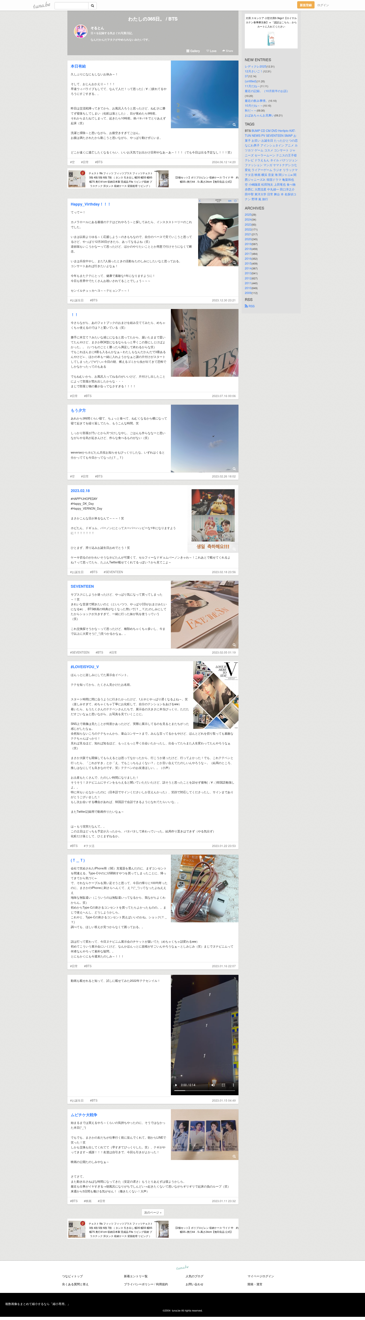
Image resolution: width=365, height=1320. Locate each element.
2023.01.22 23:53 (224, 846)
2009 (248, 293)
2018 (248, 249)
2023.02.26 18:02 (224, 476)
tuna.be (182, 1267)
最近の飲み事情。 (256, 100)
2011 (248, 283)
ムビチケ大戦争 (84, 1114)
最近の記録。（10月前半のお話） (267, 91)
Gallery (194, 51)
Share (229, 51)
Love (213, 51)
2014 (248, 268)
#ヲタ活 (89, 846)
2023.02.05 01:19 (224, 652)
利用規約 (162, 1284)
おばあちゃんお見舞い (259, 115)
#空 (72, 162)
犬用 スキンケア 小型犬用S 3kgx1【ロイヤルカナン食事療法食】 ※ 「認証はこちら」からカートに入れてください (271, 22)
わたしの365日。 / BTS (153, 18)
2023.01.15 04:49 (224, 1100)
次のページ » (153, 1212)
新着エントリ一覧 (136, 1276)
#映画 (87, 1201)
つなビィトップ (72, 1276)
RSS (251, 306)
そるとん (97, 27)
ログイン (323, 5)
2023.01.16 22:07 (224, 966)
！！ (74, 314)
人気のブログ (194, 1276)
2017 (248, 253)
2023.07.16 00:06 (224, 396)
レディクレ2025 (255, 66)
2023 (248, 224)
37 (246, 76)
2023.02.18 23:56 (224, 572)
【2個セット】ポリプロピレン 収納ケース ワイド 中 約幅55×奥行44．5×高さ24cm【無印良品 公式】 (206, 179)
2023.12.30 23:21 (224, 300)
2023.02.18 (80, 490)
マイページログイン (261, 1276)
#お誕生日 (77, 300)
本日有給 (78, 66)
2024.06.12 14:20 (224, 162)
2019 (248, 244)
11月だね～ (252, 86)
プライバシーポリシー (139, 1284)
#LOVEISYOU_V (85, 666)
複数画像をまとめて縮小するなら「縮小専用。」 (37, 1304)
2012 (248, 278)
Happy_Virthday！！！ (91, 204)
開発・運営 (255, 1284)
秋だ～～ (251, 110)
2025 (248, 214)
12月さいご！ (254, 71)
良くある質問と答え (75, 1284)
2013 (248, 273)
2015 (248, 263)
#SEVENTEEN (113, 572)
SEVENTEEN (82, 586)
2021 (248, 234)
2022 (248, 229)
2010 (248, 288)
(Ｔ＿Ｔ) (78, 860)
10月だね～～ (254, 105)
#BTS (98, 162)
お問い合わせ (194, 1284)
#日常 (85, 162)
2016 (248, 258)
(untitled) (251, 81)
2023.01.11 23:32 (224, 1201)
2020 (248, 239)
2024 (248, 219)
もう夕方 (78, 410)
